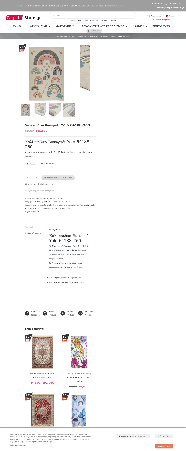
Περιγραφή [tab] (29, 227)
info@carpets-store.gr (171, 7)
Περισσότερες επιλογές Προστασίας (133, 436)
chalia (55, 205)
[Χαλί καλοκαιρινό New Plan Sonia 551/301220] (42, 395)
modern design (83, 205)
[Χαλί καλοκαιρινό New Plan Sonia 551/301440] (42, 337)
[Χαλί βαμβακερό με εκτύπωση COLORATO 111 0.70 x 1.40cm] (79, 395)
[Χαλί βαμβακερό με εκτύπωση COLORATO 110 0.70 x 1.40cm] (79, 337)
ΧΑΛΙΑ (69, 201)
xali (92, 205)
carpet (35, 205)
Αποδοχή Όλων (164, 446)
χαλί (63, 208)
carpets (42, 205)
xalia (27, 208)
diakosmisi (70, 205)
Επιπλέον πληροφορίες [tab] (33, 233)
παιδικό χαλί (56, 208)
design (62, 205)
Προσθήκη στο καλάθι (58, 177)
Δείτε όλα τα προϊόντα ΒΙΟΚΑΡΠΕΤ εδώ (66, 282)
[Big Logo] (23, 13)
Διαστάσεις (31, 164)
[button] (39, 190)
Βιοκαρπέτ (35, 211)
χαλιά (68, 208)
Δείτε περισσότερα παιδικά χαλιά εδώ (65, 277)
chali (49, 205)
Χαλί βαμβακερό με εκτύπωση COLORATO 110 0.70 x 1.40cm (79, 377)
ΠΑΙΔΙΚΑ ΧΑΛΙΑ (58, 201)
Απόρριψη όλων (164, 436)
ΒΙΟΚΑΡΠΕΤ (35, 208)
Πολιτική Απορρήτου (18, 445)
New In (47, 201)
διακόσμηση (46, 208)
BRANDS (38, 201)
